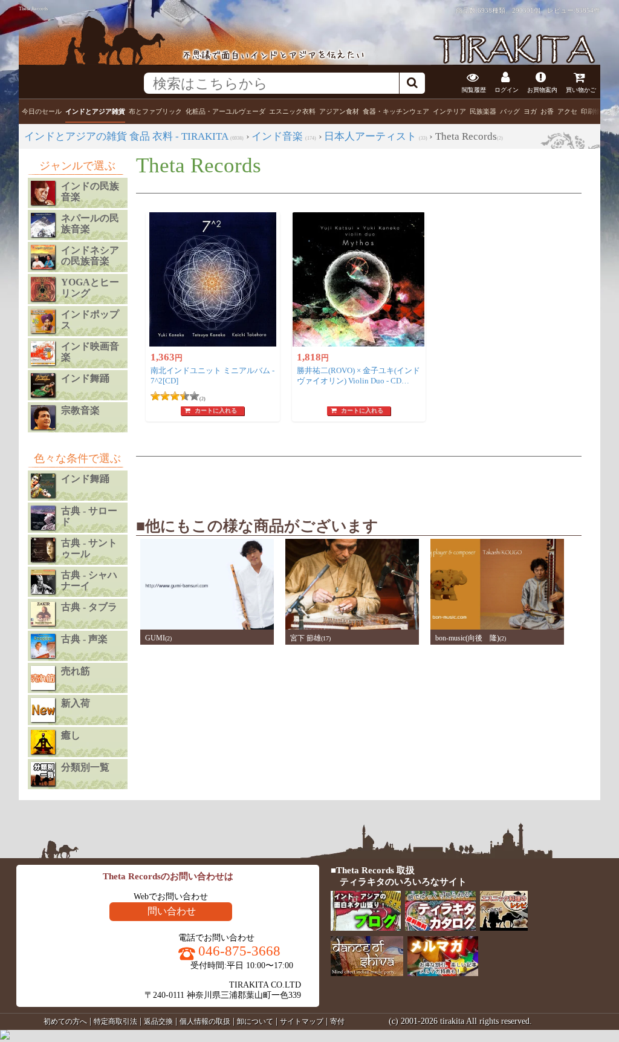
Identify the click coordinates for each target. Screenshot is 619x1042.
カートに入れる (216, 410)
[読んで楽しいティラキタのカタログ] (441, 928)
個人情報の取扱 (205, 1021)
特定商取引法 (115, 1021)
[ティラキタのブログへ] (367, 928)
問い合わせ (171, 911)
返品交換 (158, 1021)
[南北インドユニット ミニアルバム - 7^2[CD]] (213, 279)
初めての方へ (65, 1021)
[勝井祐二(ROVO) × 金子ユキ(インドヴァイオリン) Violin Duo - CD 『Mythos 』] (359, 279)
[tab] (42, 111)
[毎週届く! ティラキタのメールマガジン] (443, 973)
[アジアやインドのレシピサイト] (505, 928)
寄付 (337, 1021)
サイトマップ (301, 1021)
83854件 (587, 10)
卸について (255, 1021)
